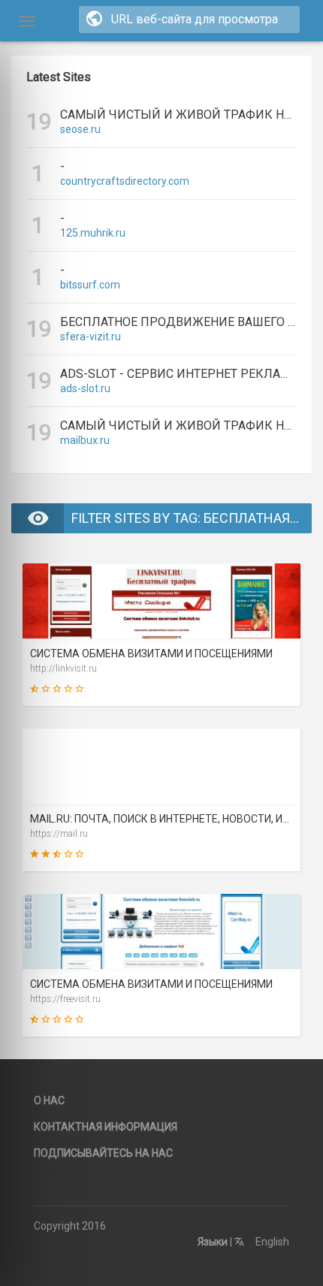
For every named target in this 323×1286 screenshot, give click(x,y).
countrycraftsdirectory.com (124, 181)
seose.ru (80, 129)
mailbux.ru (85, 440)
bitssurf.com (90, 285)
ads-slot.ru (85, 388)
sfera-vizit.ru (90, 337)
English (271, 1242)
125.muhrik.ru (92, 233)
